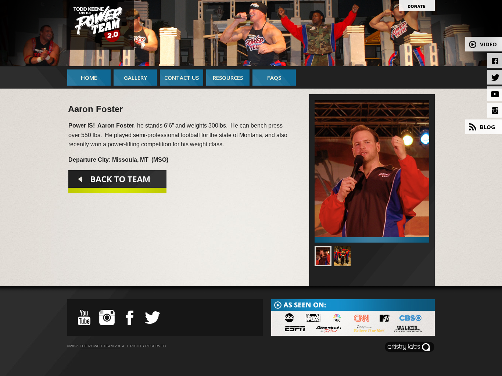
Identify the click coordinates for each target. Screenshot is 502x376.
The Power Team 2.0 (100, 346)
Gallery (135, 77)
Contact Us (181, 77)
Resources (228, 77)
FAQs (274, 77)
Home (89, 77)
